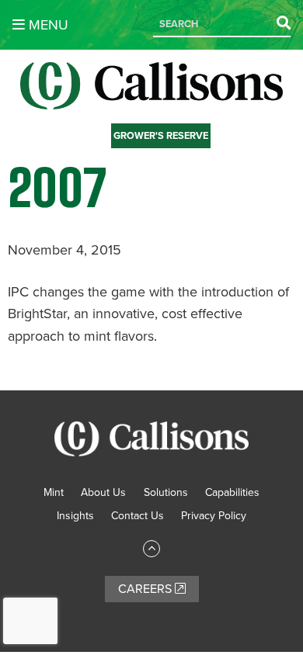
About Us (103, 492)
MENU (46, 25)
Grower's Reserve (160, 136)
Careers (146, 589)
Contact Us (137, 515)
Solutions (166, 492)
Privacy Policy (213, 515)
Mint (54, 492)
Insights (75, 515)
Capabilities (232, 492)
